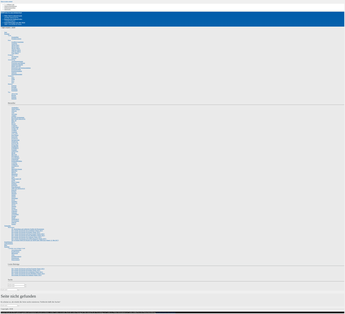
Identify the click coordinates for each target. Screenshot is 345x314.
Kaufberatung (15, 251)
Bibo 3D (14, 120)
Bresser (14, 124)
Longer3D (14, 164)
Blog (5, 245)
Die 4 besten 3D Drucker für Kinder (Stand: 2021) (26, 232)
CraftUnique (15, 127)
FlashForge (15, 141)
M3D (13, 167)
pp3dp (13, 180)
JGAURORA (15, 158)
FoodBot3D (15, 146)
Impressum (7, 9)
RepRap (14, 192)
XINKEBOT (15, 219)
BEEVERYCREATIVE (18, 119)
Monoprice (15, 174)
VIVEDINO (15, 214)
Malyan (14, 172)
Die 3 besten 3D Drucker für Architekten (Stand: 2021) (27, 230)
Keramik (14, 87)
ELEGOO (14, 137)
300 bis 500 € (15, 47)
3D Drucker (15, 56)
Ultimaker (14, 211)
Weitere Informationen (169, 312)
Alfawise (14, 111)
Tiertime (14, 206)
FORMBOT (15, 148)
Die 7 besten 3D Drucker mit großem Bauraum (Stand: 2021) (29, 238)
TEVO (13, 205)
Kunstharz (14, 89)
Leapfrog (14, 162)
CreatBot (14, 130)
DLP (13, 77)
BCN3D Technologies (18, 117)
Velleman (14, 213)
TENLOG (14, 203)
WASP (13, 217)
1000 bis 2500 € (16, 50)
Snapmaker (15, 198)
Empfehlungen (8, 242)
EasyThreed (15, 135)
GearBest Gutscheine (18, 42)
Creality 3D (15, 129)
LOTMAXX (15, 166)
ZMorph (14, 222)
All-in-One (15, 94)
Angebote (14, 43)
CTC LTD (15, 133)
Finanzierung (15, 258)
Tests (13, 255)
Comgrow (14, 125)
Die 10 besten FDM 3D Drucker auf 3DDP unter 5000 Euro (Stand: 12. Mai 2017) (35, 240)
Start (5, 32)
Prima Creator (15, 182)
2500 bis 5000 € (16, 51)
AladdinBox (15, 107)
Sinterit (14, 196)
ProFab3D (14, 185)
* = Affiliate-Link (9, 4)
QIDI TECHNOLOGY (18, 188)
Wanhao (14, 216)
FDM (13, 79)
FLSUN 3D (15, 143)
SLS (13, 82)
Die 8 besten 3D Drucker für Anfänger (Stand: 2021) (27, 237)
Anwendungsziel (16, 250)
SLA (13, 81)
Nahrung (14, 73)
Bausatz (14, 95)
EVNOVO (15, 138)
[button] (5, 29)
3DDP (13, 27)
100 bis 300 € (15, 45)
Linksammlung (8, 243)
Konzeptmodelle (16, 69)
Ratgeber (6, 247)
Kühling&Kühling (17, 161)
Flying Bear (15, 145)
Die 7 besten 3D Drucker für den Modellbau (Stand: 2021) (28, 235)
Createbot (14, 132)
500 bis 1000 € (16, 48)
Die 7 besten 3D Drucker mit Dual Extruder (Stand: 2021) (28, 234)
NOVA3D (14, 175)
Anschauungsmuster (17, 61)
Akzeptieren (159, 312)
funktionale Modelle (17, 64)
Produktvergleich (16, 39)
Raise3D (14, 190)
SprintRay (14, 201)
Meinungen (15, 253)
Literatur (14, 58)
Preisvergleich (15, 260)
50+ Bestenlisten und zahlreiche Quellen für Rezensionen (28, 229)
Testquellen (7, 226)
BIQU (13, 122)
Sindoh (14, 195)
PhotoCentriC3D (16, 179)
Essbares (14, 85)
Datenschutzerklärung (10, 6)
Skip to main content (6, 1)
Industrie (14, 98)
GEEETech (15, 151)
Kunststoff (14, 90)
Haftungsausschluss (9, 8)
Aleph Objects (16, 109)
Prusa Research (16, 187)
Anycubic (14, 114)
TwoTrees (14, 209)
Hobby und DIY (16, 66)
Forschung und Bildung (18, 63)
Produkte (6, 34)
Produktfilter (15, 37)
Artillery (14, 116)
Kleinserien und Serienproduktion (21, 68)
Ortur (13, 177)
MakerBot (14, 171)
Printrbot (14, 183)
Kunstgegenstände (17, 71)
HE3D (13, 153)
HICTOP (14, 154)
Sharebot (14, 193)
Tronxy (14, 208)
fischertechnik (15, 140)
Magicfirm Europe (17, 169)
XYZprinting (15, 221)
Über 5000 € (15, 53)
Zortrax (14, 224)
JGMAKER (15, 159)
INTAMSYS (15, 156)
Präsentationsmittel (17, 74)
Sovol (13, 200)
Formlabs (14, 150)
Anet (13, 112)
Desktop (14, 97)
